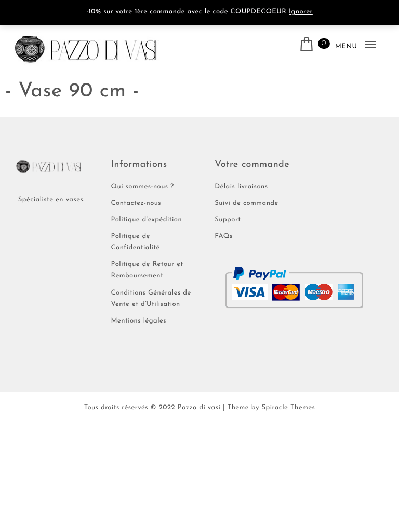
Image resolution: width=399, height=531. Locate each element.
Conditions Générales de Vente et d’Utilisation (151, 299)
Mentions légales (138, 321)
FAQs (223, 236)
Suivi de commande (246, 203)
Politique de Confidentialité (135, 242)
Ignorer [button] (301, 12)
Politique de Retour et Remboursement (147, 270)
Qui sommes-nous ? (142, 187)
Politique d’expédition (146, 220)
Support (228, 220)
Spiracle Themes (288, 407)
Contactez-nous (136, 203)
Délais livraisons (241, 187)
